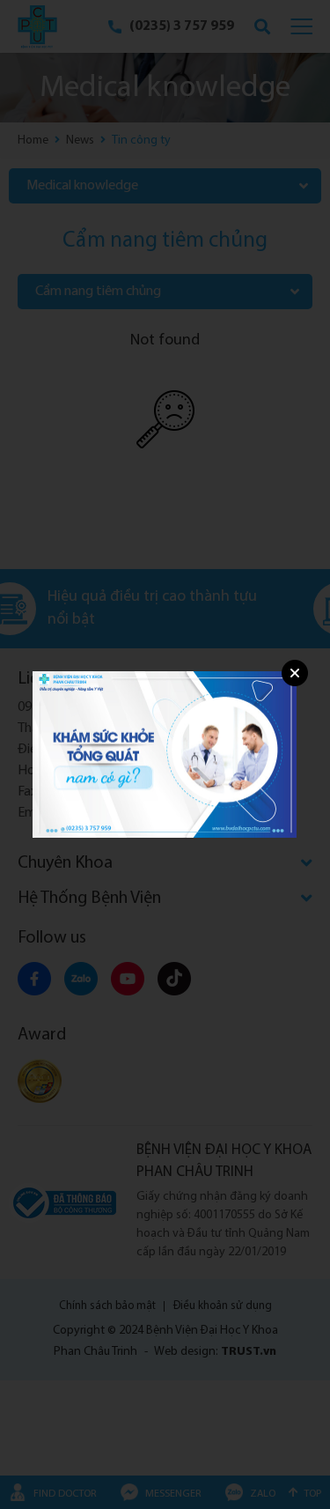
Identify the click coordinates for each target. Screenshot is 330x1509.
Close (295, 673)
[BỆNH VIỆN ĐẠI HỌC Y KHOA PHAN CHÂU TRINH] (165, 754)
